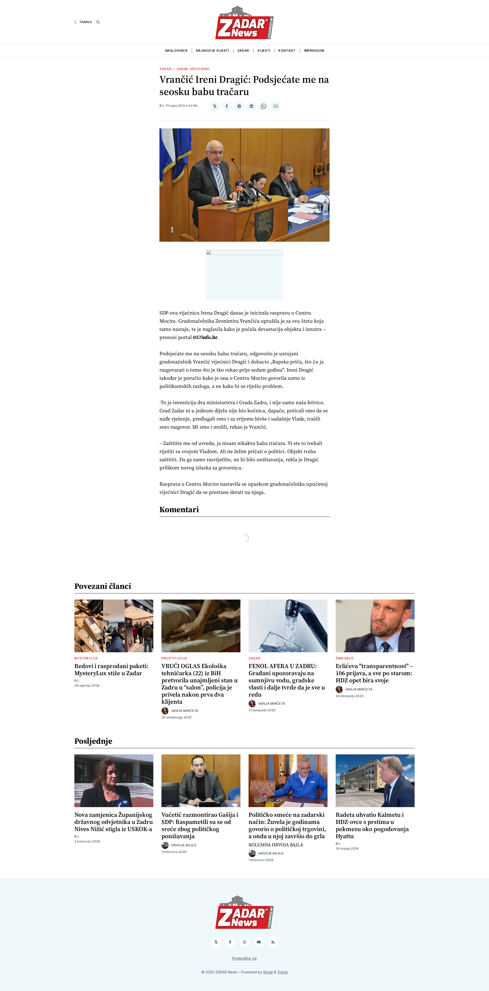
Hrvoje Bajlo (183, 845)
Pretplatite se (244, 958)
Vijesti (263, 50)
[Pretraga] (98, 22)
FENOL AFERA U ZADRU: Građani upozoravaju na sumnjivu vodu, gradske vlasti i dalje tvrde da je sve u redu (287, 680)
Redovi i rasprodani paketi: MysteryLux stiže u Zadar (111, 669)
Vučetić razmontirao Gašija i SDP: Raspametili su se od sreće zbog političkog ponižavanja (199, 825)
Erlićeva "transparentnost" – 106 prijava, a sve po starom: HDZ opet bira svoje (374, 673)
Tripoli (282, 972)
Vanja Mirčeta (184, 711)
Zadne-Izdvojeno (193, 69)
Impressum (314, 50)
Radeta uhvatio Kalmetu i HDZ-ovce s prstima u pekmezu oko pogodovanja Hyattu (372, 825)
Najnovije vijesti (212, 50)
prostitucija (174, 658)
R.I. (162, 105)
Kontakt (287, 50)
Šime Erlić (345, 658)
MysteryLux (86, 658)
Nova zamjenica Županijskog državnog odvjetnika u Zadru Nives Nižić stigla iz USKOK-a (113, 821)
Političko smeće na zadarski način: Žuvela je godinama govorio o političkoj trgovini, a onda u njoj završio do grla (287, 825)
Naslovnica (176, 50)
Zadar (243, 50)
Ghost (268, 972)
